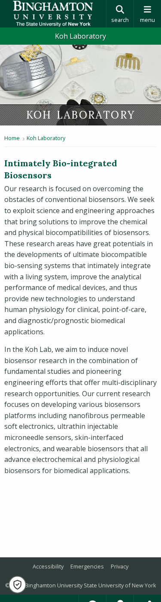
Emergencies (87, 566)
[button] (17, 584)
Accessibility (48, 566)
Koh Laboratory (80, 36)
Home (12, 138)
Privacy (119, 566)
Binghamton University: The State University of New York (53, 14)
